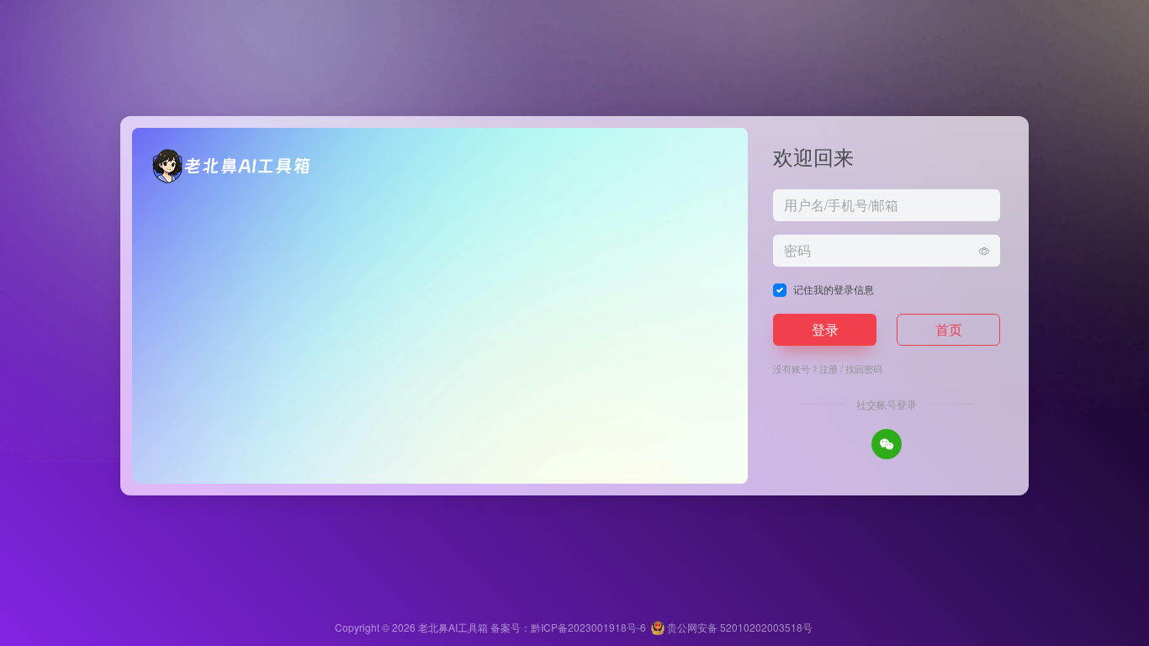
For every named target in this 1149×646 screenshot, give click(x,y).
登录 (825, 329)
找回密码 (863, 368)
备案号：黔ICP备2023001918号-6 (568, 627)
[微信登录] (886, 444)
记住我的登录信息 (833, 289)
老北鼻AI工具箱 (453, 627)
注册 (828, 368)
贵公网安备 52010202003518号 (739, 627)
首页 (948, 329)
